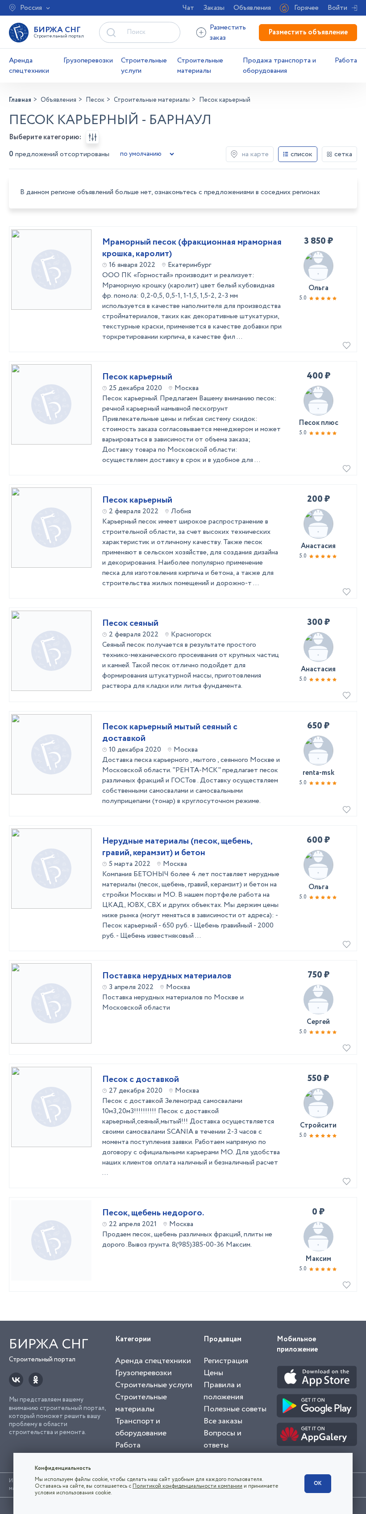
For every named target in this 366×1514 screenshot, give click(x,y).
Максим (318, 1259)
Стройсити (318, 1125)
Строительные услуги (144, 65)
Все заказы (223, 1421)
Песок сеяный (130, 623)
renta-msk (318, 773)
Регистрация (226, 1361)
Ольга (318, 288)
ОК (318, 1483)
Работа (346, 60)
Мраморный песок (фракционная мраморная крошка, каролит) (192, 248)
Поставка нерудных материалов (167, 976)
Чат (188, 8)
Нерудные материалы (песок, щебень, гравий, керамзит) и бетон (177, 847)
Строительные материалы (200, 65)
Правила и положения (223, 1391)
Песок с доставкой (140, 1080)
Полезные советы (235, 1409)
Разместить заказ (228, 32)
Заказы (214, 8)
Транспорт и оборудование (140, 1427)
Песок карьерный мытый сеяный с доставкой (169, 733)
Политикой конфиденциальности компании (187, 1486)
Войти (337, 8)
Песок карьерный (137, 377)
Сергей (318, 1022)
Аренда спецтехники (29, 65)
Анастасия (318, 546)
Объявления (252, 8)
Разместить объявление (308, 32)
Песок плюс (318, 423)
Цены (213, 1373)
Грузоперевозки (88, 60)
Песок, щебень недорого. (153, 1213)
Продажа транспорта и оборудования (279, 65)
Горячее (306, 8)
